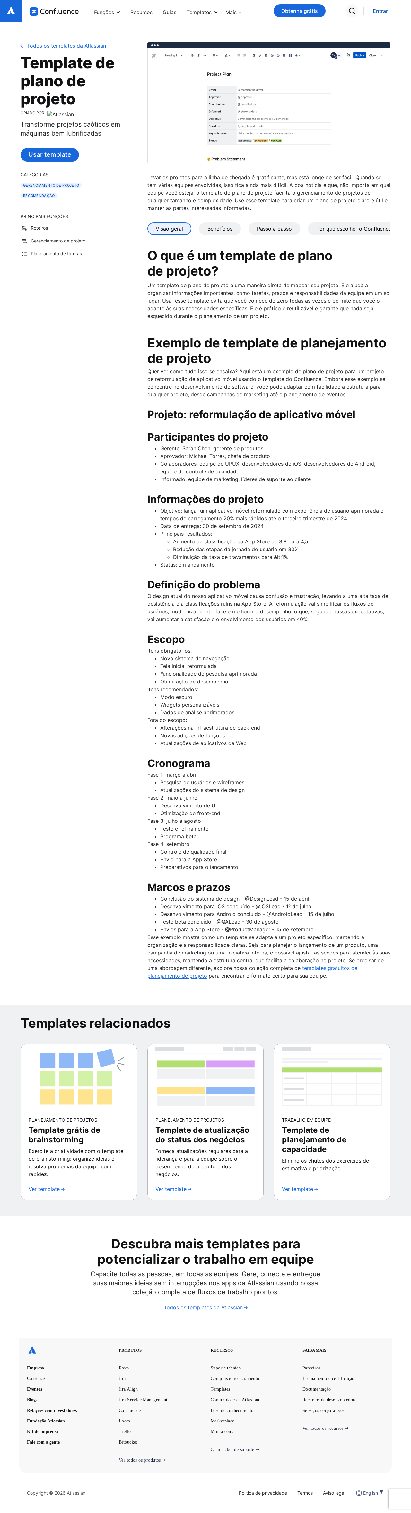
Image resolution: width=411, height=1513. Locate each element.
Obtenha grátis (299, 11)
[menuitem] (233, 11)
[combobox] (363, 1493)
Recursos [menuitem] (141, 12)
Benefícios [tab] (219, 228)
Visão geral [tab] (169, 228)
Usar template (49, 154)
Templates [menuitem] (199, 12)
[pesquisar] (351, 10)
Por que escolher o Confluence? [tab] (355, 228)
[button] (233, 11)
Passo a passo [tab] (274, 228)
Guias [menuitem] (169, 12)
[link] (380, 11)
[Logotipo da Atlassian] (11, 11)
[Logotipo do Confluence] (54, 11)
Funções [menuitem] (104, 12)
